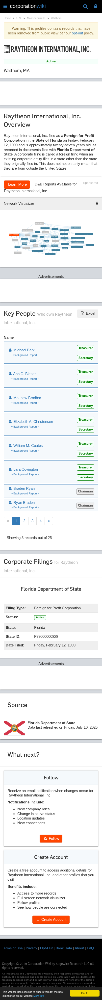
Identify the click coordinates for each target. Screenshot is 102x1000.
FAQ (90, 948)
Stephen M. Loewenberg (39, 223)
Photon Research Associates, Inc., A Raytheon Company (83, 233)
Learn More (17, 184)
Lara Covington (46, 241)
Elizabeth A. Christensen (64, 233)
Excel (90, 313)
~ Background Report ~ (25, 355)
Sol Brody (41, 236)
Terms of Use (12, 948)
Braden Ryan (36, 245)
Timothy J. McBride (18, 252)
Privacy (31, 948)
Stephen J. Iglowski (54, 236)
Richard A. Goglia (54, 229)
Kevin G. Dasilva (43, 245)
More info (38, 996)
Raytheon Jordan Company (45, 227)
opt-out (77, 33)
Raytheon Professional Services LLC (76, 247)
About (79, 948)
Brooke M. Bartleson (64, 238)
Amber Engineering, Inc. (55, 249)
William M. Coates (33, 240)
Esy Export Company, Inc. (64, 229)
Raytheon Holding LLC (90, 244)
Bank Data (64, 948)
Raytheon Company (55, 245)
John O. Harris (25, 243)
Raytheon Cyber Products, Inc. (27, 230)
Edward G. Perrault (26, 247)
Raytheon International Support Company (77, 242)
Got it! (84, 993)
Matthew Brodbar (64, 248)
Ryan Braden (23, 502)
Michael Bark (37, 231)
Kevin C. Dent (27, 234)
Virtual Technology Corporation (75, 227)
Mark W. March (17, 246)
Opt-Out (46, 948)
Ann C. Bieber (35, 236)
